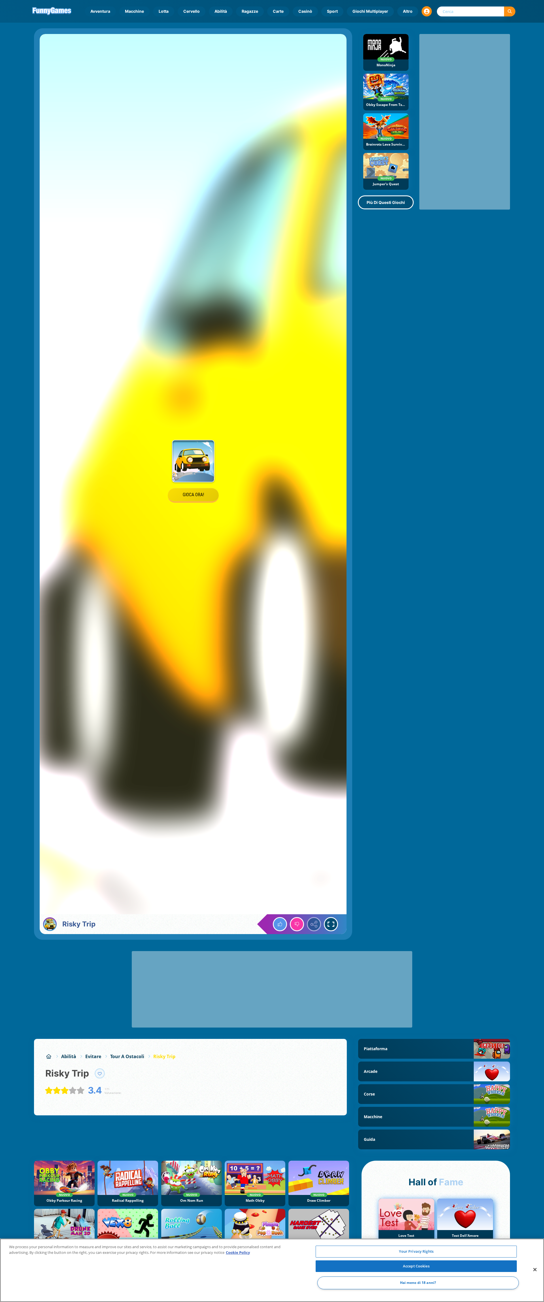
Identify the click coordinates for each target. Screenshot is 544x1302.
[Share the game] (314, 924)
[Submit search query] (509, 11)
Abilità (220, 11)
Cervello (191, 11)
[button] (427, 11)
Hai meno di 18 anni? (418, 1282)
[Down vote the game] (297, 924)
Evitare (93, 1056)
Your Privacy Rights (416, 1251)
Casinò (305, 11)
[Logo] (52, 11)
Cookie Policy (238, 1252)
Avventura (100, 11)
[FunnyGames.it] (48, 1056)
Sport (332, 11)
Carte (278, 11)
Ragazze (250, 11)
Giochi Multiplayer (370, 11)
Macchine (134, 11)
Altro (408, 11)
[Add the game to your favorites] (100, 1073)
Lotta (164, 11)
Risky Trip (164, 1056)
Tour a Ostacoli (127, 1056)
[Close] (535, 1269)
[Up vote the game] (280, 924)
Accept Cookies (416, 1266)
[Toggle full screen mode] (331, 924)
